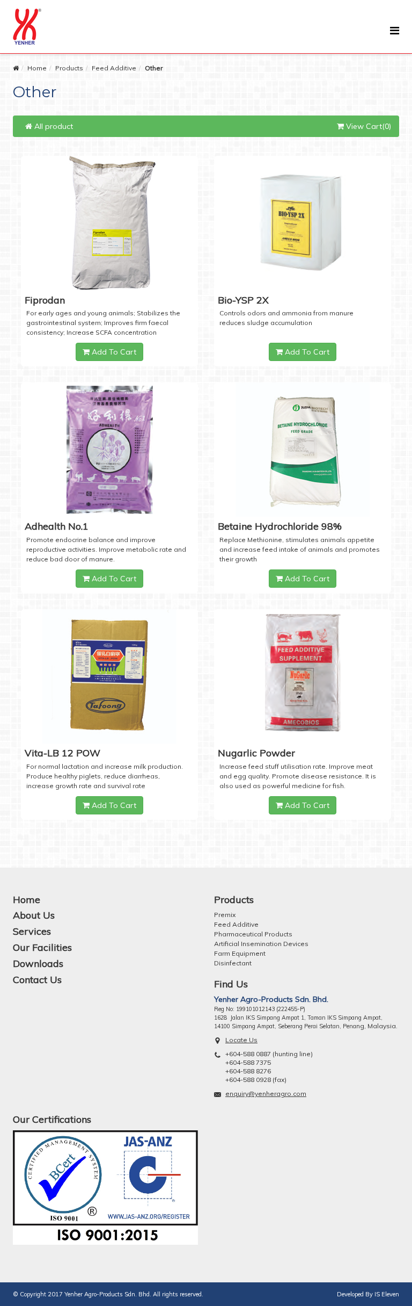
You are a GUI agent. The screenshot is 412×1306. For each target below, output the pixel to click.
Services (32, 931)
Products (69, 68)
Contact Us (37, 979)
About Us (34, 915)
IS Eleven (386, 1294)
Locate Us (241, 1040)
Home (37, 68)
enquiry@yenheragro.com (265, 1093)
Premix (225, 915)
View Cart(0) (367, 126)
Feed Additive (114, 68)
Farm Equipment (240, 953)
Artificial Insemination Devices (261, 944)
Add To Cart (113, 352)
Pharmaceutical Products (253, 934)
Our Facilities (42, 947)
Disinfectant (233, 963)
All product (52, 126)
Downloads (38, 963)
